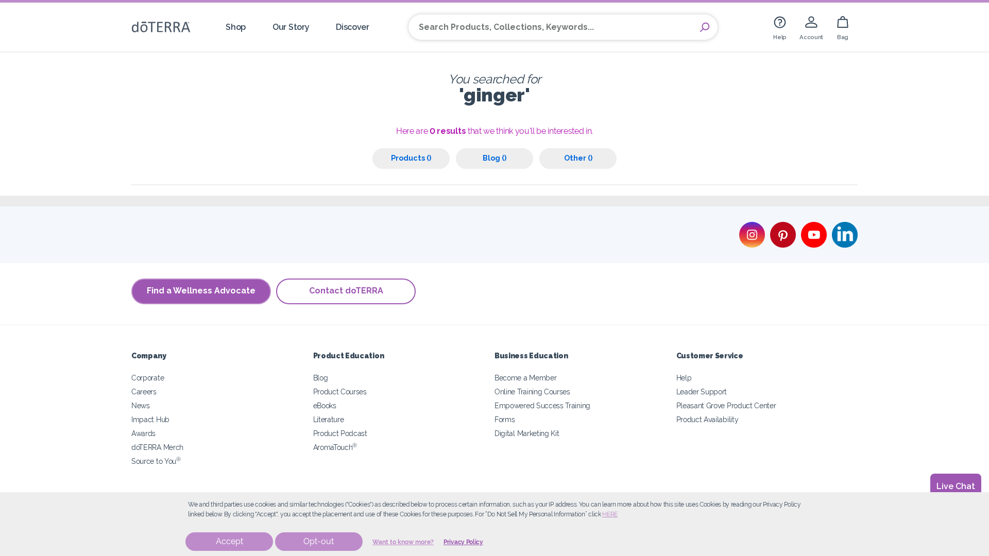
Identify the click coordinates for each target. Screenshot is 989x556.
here (610, 514)
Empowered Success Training (542, 405)
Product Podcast (340, 433)
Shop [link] (236, 27)
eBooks (324, 405)
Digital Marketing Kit (526, 433)
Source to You (156, 461)
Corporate (147, 377)
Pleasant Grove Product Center (726, 405)
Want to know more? (403, 542)
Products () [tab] (411, 157)
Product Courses (340, 391)
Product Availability (707, 419)
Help (684, 377)
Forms (504, 419)
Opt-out (318, 541)
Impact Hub (150, 419)
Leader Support (701, 391)
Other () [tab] (578, 157)
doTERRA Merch (157, 447)
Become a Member (525, 377)
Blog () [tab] (494, 157)
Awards (143, 433)
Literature (328, 419)
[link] (780, 27)
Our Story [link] (290, 27)
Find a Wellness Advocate (201, 291)
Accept (229, 541)
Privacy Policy (463, 542)
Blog (320, 377)
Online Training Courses (532, 391)
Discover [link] (352, 27)
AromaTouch (335, 447)
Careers (144, 391)
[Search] (705, 27)
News (140, 405)
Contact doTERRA (346, 291)
